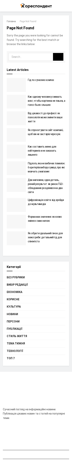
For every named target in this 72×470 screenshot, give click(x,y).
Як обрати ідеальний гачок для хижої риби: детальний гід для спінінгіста (45, 237)
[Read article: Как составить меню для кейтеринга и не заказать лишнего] (16, 152)
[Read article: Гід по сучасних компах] (16, 85)
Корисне (13, 299)
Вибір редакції (17, 284)
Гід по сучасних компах (41, 80)
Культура (14, 306)
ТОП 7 (11, 358)
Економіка (14, 292)
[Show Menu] (4, 6)
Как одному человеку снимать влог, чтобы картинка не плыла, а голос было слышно (46, 101)
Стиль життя (17, 336)
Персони (13, 321)
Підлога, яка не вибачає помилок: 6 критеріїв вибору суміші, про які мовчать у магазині (46, 167)
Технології (15, 350)
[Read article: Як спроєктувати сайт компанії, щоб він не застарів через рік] (16, 135)
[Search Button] (67, 6)
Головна (11, 21)
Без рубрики (16, 277)
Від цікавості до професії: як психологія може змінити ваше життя (45, 117)
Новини (12, 314)
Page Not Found (28, 21)
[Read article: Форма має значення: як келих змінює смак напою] (16, 222)
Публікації (14, 328)
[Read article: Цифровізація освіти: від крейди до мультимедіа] (16, 205)
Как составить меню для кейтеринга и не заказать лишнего (42, 150)
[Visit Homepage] (36, 5)
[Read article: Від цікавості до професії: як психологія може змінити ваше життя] (16, 118)
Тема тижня (16, 343)
